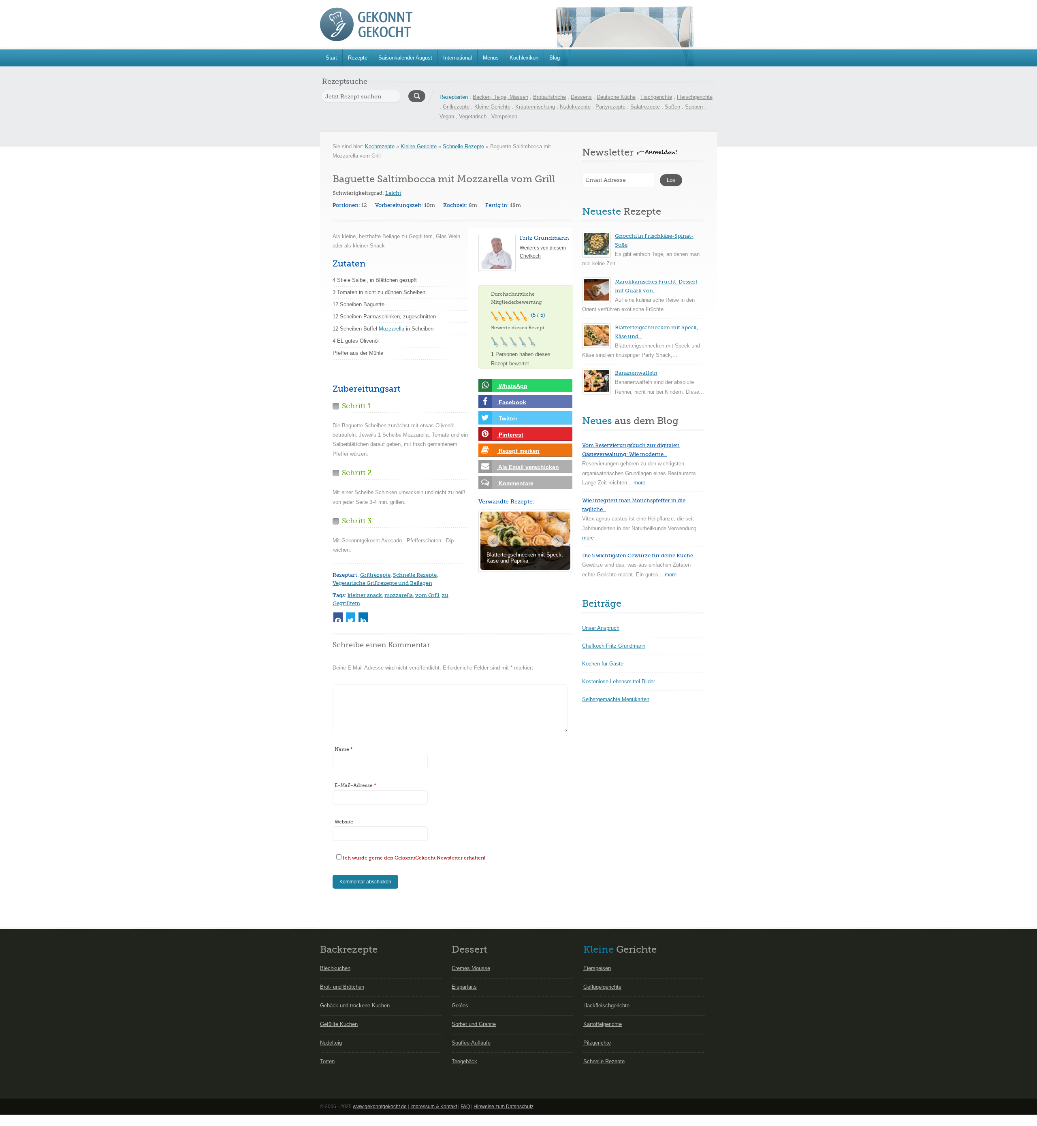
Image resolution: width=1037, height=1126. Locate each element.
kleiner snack (365, 595)
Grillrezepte (456, 107)
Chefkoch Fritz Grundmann (613, 646)
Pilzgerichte (597, 1043)
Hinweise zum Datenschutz (503, 1106)
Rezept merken (518, 451)
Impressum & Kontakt (433, 1106)
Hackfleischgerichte (606, 1005)
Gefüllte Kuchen (339, 1024)
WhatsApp (512, 386)
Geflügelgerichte (602, 987)
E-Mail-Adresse (355, 785)
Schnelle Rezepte (463, 146)
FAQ (465, 1106)
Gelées (460, 1005)
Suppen (694, 107)
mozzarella (398, 595)
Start (331, 58)
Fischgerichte (656, 97)
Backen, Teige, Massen (500, 97)
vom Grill (427, 595)
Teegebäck (464, 1061)
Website (344, 822)
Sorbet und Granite (474, 1024)
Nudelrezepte (575, 107)
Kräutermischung (535, 107)
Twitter (507, 418)
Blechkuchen (335, 968)
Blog (554, 58)
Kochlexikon (524, 58)
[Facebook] (338, 617)
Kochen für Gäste (602, 664)
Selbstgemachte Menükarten (615, 699)
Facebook (511, 402)
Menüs (491, 58)
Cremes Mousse (471, 968)
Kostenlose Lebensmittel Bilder (618, 681)
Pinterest (510, 434)
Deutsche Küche (616, 97)
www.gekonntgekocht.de (380, 1106)
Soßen (672, 107)
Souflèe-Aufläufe (471, 1043)
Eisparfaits (464, 987)
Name (344, 749)
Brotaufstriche (549, 97)
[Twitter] (350, 617)
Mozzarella (392, 329)
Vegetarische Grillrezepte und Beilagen (382, 583)
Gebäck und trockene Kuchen (355, 1005)
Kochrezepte (380, 146)
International (457, 58)
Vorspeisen (504, 116)
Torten (327, 1061)
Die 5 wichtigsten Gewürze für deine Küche (637, 555)
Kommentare (515, 483)
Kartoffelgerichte (602, 1024)
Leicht (393, 193)
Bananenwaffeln (636, 373)
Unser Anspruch (600, 628)
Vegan (447, 116)
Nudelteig (331, 1043)
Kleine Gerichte (492, 107)
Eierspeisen (597, 968)
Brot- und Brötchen (342, 987)
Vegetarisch (472, 116)
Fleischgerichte (695, 97)
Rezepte (357, 58)
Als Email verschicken (528, 467)
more (639, 483)
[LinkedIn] (363, 617)
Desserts (581, 97)
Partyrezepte (610, 107)
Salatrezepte (645, 107)
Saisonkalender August (405, 58)
